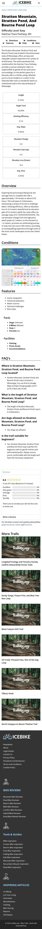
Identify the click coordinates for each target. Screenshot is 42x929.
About (5, 747)
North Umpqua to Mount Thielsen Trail (19, 724)
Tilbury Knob (7, 693)
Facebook (10, 524)
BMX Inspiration (9, 841)
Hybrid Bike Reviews (11, 813)
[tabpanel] (21, 495)
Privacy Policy (9, 757)
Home (4, 10)
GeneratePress (21, 926)
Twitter (18, 524)
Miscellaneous (9, 901)
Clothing (6, 905)
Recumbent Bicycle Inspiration (16, 864)
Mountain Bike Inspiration (14, 860)
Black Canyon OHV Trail (12, 629)
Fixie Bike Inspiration (12, 850)
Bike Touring (8, 908)
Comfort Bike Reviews (12, 810)
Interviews (7, 898)
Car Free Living (9, 895)
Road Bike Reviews (11, 800)
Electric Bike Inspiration (13, 847)
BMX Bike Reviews (11, 806)
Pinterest (28, 524)
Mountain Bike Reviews (13, 796)
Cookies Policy (9, 767)
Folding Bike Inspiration (13, 854)
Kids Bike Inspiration (11, 857)
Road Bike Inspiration (12, 867)
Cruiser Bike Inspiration (13, 844)
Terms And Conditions (12, 764)
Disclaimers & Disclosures (14, 761)
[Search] (39, 3)
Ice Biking (7, 891)
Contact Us (7, 754)
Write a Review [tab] (9, 517)
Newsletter (8, 744)
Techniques (8, 914)
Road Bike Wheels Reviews (14, 816)
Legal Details (8, 751)
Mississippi (23, 10)
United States (12, 10)
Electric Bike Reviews (12, 803)
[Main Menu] (3, 3)
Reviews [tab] (6, 472)
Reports (6, 911)
